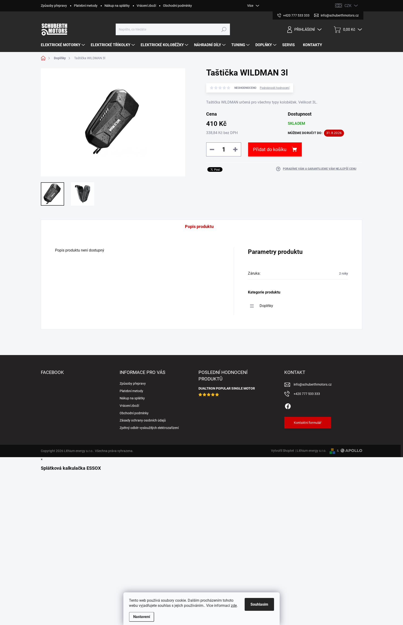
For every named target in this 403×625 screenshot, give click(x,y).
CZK (347, 5)
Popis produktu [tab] (199, 226)
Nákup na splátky (117, 5)
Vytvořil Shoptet (282, 450)
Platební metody (85, 5)
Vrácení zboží (146, 5)
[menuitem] (63, 45)
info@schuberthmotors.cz (313, 384)
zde (234, 605)
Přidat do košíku (269, 149)
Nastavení (141, 617)
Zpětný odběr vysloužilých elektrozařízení (149, 428)
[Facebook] (287, 405)
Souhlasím (259, 604)
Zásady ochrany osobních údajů (143, 420)
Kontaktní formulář (307, 423)
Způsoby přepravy (54, 5)
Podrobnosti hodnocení (274, 88)
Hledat (224, 29)
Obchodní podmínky (177, 5)
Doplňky (266, 306)
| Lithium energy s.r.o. (310, 450)
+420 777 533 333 (307, 394)
